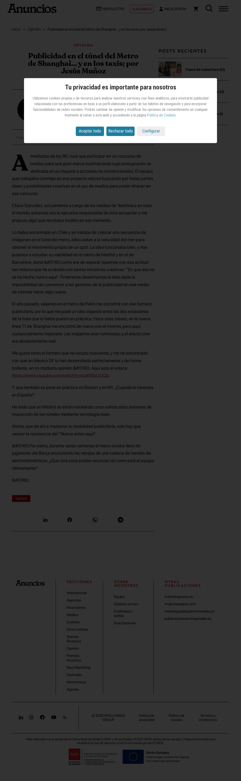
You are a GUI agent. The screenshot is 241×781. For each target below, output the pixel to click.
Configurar (151, 130)
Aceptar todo (90, 130)
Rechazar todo (120, 130)
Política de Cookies (161, 115)
